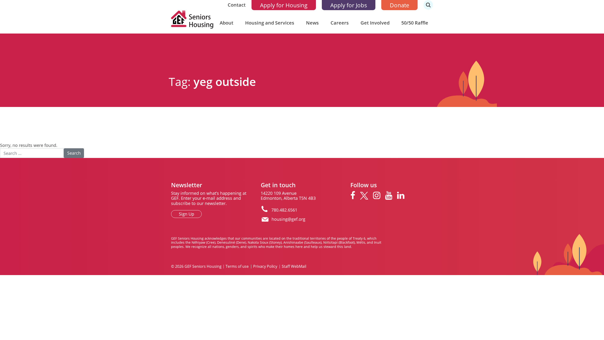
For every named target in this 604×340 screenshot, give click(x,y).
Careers (340, 23)
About (226, 23)
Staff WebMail (294, 266)
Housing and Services (269, 23)
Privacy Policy (265, 266)
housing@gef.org (288, 219)
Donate (399, 5)
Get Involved (375, 23)
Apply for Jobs (348, 5)
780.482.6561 (284, 210)
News (312, 23)
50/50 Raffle (414, 23)
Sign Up (186, 214)
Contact (237, 5)
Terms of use (237, 266)
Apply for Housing (283, 5)
